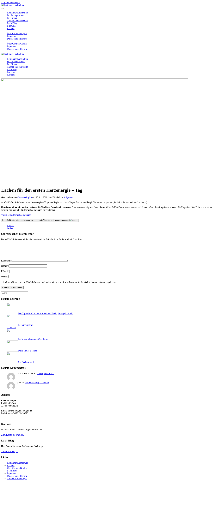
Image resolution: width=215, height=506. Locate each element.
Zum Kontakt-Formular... (12, 435)
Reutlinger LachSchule (17, 12)
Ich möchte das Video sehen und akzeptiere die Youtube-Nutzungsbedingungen (35, 220)
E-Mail (5, 271)
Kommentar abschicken (12, 287)
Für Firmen (12, 18)
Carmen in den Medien (17, 20)
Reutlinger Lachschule (17, 463)
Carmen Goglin (24, 197)
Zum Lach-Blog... (9, 451)
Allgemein (69, 197)
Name (4, 266)
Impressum (12, 36)
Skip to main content (10, 2)
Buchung (11, 26)
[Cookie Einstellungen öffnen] (23, 503)
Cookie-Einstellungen (17, 478)
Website (4, 276)
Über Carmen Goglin (17, 33)
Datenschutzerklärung (17, 38)
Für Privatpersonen (16, 15)
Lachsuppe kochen (45, 373)
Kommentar (6, 260)
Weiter (10, 228)
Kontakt (10, 28)
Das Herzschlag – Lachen (37, 382)
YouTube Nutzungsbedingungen (16, 215)
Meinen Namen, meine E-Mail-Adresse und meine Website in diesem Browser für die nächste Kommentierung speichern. (60, 282)
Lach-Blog (12, 23)
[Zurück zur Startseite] (12, 5)
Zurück (10, 225)
